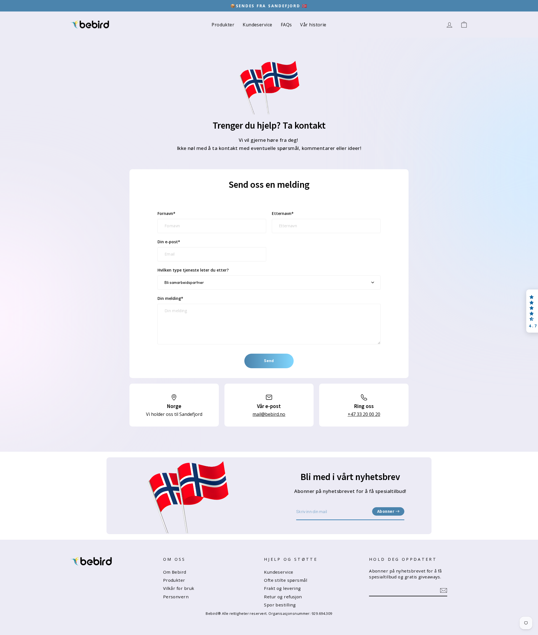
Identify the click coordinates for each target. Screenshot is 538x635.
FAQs (286, 25)
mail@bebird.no (268, 414)
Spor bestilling (280, 605)
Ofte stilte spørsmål (285, 580)
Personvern (176, 596)
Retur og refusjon (283, 596)
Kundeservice (257, 25)
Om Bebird (174, 572)
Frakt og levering (282, 588)
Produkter (223, 25)
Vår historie (313, 25)
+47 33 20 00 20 (364, 414)
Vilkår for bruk (178, 588)
